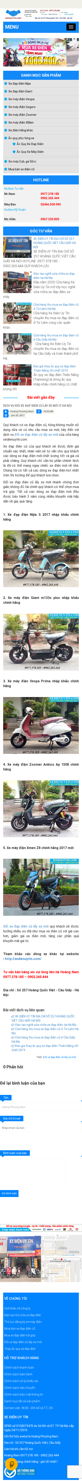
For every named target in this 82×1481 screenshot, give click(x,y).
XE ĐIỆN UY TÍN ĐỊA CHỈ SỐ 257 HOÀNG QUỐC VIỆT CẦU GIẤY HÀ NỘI (54, 243)
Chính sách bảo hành (18, 1374)
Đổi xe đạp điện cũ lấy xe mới (26, 926)
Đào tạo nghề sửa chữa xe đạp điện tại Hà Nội (45, 1024)
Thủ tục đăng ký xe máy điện (22, 1321)
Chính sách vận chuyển (19, 1387)
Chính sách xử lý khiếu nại (21, 1381)
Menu (12, 27)
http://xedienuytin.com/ (23, 959)
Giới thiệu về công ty (17, 1308)
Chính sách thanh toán (19, 1367)
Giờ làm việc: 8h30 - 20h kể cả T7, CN (28, 1408)
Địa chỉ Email (11, 1118)
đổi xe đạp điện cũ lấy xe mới (36, 435)
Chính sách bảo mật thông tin (23, 1394)
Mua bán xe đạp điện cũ (19, 1328)
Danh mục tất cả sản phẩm (22, 1401)
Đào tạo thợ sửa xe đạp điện (22, 1315)
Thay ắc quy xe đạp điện (20, 1348)
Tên (5, 1097)
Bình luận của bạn (15, 1152)
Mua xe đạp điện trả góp (20, 1335)
